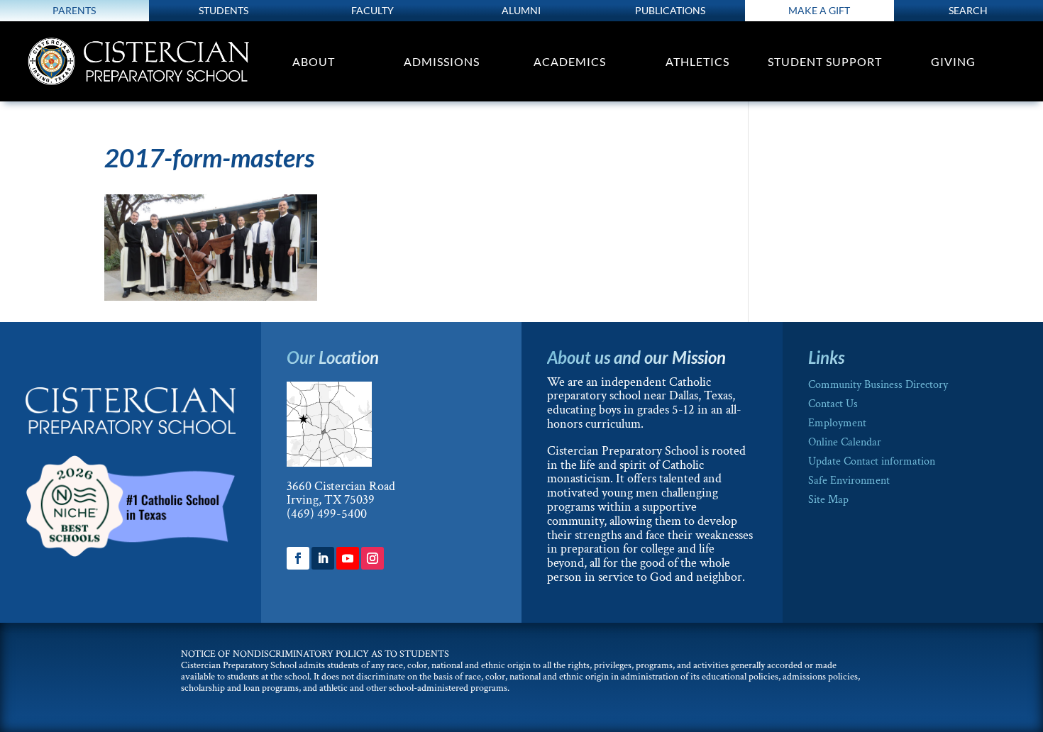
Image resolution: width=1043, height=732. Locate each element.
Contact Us (833, 403)
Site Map (828, 499)
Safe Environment (849, 480)
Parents (74, 10)
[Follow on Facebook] (298, 558)
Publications (670, 10)
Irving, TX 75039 (331, 500)
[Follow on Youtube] (347, 558)
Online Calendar (844, 442)
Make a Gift (819, 10)
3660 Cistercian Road (341, 486)
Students (223, 10)
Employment (837, 423)
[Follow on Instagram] (372, 558)
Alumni (521, 10)
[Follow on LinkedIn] (322, 558)
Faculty (372, 10)
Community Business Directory (878, 384)
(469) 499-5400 (327, 514)
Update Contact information (871, 461)
